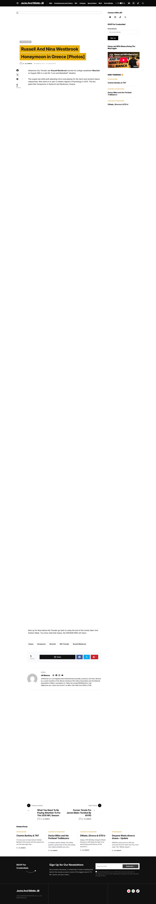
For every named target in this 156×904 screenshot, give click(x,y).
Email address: (112, 29)
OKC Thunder (64, 644)
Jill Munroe (45, 675)
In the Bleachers (25, 41)
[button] (17, 3)
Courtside (111, 89)
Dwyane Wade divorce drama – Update (123, 837)
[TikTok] (138, 3)
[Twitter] (125, 17)
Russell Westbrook (79, 644)
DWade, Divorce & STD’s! (118, 104)
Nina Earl (53, 644)
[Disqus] (64, 716)
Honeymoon (41, 644)
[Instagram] (133, 3)
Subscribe (129, 866)
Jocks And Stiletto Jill (32, 3)
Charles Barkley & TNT (117, 83)
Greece (30, 644)
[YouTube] (129, 3)
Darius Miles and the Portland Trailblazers (58, 837)
